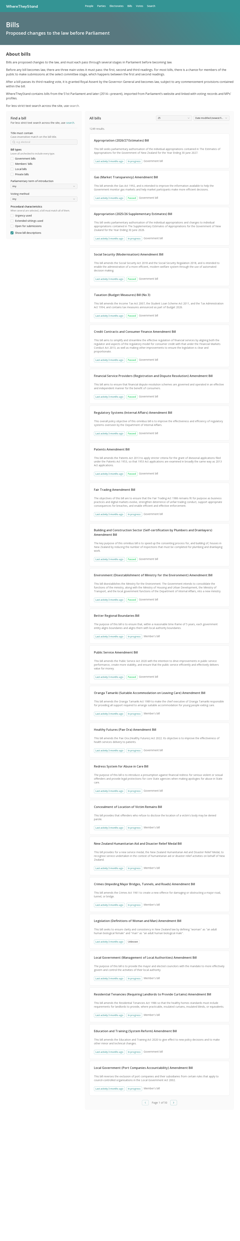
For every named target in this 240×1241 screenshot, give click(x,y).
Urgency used (23, 215)
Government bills (25, 158)
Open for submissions (28, 226)
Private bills (22, 174)
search (74, 106)
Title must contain (21, 133)
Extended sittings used (29, 221)
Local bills (21, 169)
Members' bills (23, 164)
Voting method (19, 194)
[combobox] (43, 186)
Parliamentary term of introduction (31, 181)
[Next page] (173, 1102)
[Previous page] (145, 1102)
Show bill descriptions (28, 233)
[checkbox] (12, 158)
